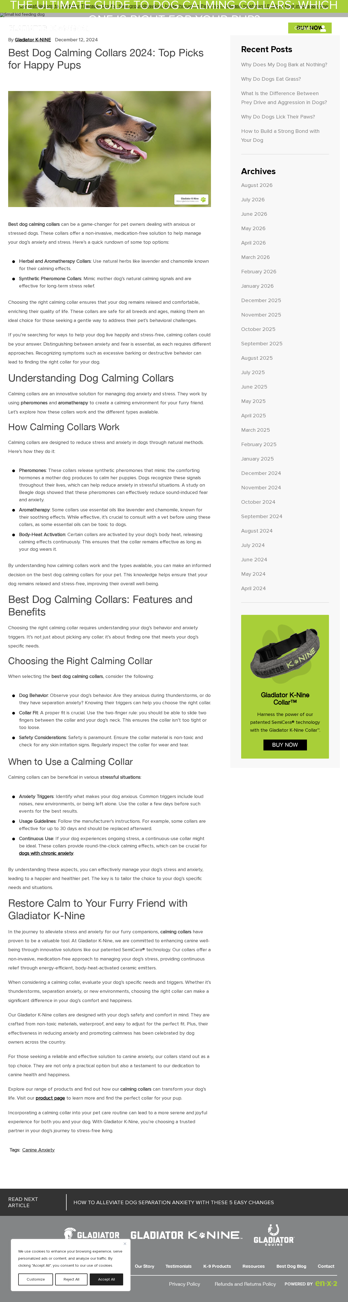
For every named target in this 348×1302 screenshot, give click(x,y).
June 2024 (254, 559)
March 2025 (255, 430)
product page (50, 1098)
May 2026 (253, 228)
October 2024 (258, 502)
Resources (236, 28)
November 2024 (261, 487)
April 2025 (253, 415)
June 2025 (254, 387)
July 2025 (253, 372)
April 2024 (253, 588)
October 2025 (258, 329)
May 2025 (253, 401)
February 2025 (258, 444)
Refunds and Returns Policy (245, 1284)
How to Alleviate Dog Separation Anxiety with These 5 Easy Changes (141, 1202)
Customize (36, 1279)
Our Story (127, 28)
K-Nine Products (198, 28)
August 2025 (257, 358)
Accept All (106, 1279)
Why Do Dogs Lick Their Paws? (278, 117)
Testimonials (158, 28)
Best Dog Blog (271, 28)
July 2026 (253, 199)
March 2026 (255, 257)
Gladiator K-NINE (33, 40)
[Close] (125, 1243)
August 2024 (257, 531)
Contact (303, 28)
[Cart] (336, 29)
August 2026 (257, 185)
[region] (70, 1265)
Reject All (71, 1279)
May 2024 (253, 574)
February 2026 (258, 271)
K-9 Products (217, 1266)
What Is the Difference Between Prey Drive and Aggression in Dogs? (284, 97)
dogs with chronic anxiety (46, 853)
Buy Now (285, 745)
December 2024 (261, 473)
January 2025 (257, 459)
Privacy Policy (184, 1284)
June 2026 (254, 214)
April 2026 (253, 243)
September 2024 (261, 516)
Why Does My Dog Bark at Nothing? (284, 64)
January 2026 (257, 286)
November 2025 (261, 315)
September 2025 (261, 343)
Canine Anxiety (38, 1150)
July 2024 (253, 545)
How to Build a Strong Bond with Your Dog (280, 135)
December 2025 (261, 300)
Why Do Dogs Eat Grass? (271, 79)
